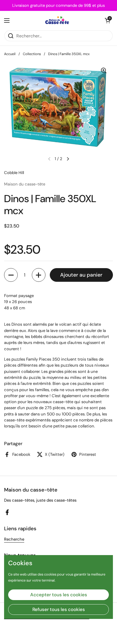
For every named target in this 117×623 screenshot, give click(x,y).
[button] (107, 20)
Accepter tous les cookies (58, 595)
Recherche (14, 539)
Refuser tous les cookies (58, 609)
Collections (32, 54)
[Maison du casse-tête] (57, 20)
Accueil (10, 54)
